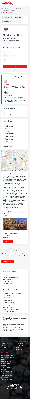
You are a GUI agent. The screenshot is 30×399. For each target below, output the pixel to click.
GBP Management (5, 365)
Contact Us (3, 347)
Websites (3, 359)
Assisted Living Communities (9, 10)
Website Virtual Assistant (6, 361)
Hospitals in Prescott (8, 302)
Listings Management (6, 363)
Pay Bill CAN (19, 349)
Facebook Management (6, 375)
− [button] (3, 155)
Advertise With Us (20, 343)
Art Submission (19, 345)
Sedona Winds (7, 295)
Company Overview (5, 343)
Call (15, 66)
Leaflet (13, 170)
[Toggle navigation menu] (28, 3)
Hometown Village (8, 297)
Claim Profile (8, 241)
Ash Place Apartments (9, 291)
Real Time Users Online (6, 379)
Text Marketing (4, 377)
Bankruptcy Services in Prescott (11, 309)
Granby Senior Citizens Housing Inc (12, 293)
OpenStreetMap (20, 170)
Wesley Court (6, 285)
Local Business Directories (7, 355)
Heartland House (7, 283)
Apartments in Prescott (9, 311)
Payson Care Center (8, 281)
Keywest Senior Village (9, 279)
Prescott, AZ (18, 8)
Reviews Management (6, 367)
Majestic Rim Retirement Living (11, 277)
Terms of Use (19, 396)
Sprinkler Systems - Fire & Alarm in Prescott (14, 304)
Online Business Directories (7, 357)
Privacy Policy (11, 396)
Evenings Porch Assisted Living (11, 290)
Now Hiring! (4, 345)
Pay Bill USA (19, 347)
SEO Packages (4, 369)
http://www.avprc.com (9, 55)
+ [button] (3, 153)
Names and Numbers (7, 8)
